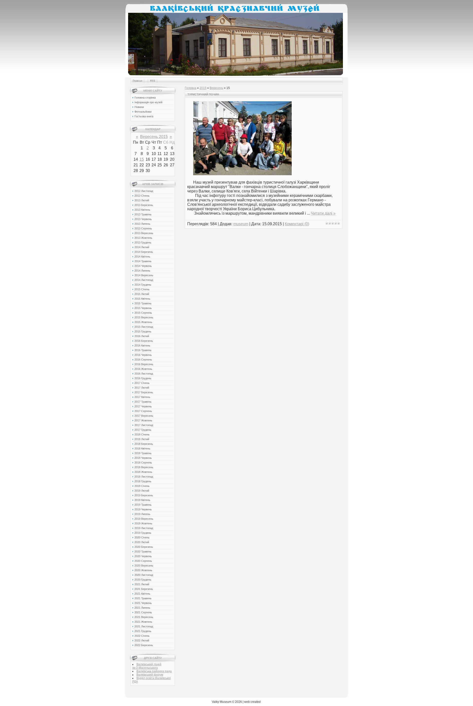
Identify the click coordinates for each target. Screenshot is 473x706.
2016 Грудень (143, 378)
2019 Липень (142, 514)
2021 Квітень (142, 593)
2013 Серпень (143, 228)
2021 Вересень (144, 617)
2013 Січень (142, 195)
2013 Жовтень (143, 237)
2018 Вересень (144, 467)
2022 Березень (144, 645)
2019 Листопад (144, 528)
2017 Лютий (142, 387)
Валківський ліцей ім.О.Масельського (146, 666)
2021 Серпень (143, 612)
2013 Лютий (142, 200)
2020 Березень (144, 546)
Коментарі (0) (297, 224)
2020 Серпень (143, 560)
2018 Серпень (143, 462)
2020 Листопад (144, 574)
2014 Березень (144, 251)
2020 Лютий (142, 542)
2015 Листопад (144, 326)
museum (240, 224)
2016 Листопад (144, 373)
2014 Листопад (144, 279)
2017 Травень (143, 401)
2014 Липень (142, 270)
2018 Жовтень (143, 471)
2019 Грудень (143, 532)
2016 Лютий (142, 336)
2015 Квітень (142, 298)
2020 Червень (143, 556)
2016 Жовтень (143, 368)
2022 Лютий (142, 640)
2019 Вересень (144, 518)
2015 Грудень (143, 331)
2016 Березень (144, 340)
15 (141, 159)
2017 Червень (143, 406)
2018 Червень (143, 457)
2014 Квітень (142, 256)
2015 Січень (142, 289)
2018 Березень (144, 443)
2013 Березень (144, 205)
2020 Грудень (143, 579)
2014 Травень (143, 261)
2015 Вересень (144, 317)
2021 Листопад (144, 626)
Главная (137, 80)
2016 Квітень (142, 345)
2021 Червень (143, 603)
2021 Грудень (143, 631)
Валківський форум (149, 674)
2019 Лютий (142, 490)
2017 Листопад (144, 425)
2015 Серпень (143, 312)
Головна (190, 88)
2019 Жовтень (143, 523)
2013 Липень (142, 223)
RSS (152, 80)
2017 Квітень (142, 397)
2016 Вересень (144, 364)
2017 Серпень (143, 411)
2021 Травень (143, 598)
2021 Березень (144, 588)
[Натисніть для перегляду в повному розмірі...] (242, 174)
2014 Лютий (142, 247)
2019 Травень (143, 504)
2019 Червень (143, 509)
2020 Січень (142, 537)
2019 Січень (142, 485)
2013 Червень (143, 219)
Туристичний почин (203, 94)
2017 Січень (142, 382)
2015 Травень (143, 303)
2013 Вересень (144, 233)
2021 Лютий (142, 584)
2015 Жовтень (143, 322)
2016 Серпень (143, 359)
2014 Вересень (144, 275)
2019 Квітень (142, 500)
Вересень (216, 88)
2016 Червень (143, 354)
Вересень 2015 (154, 137)
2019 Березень (144, 495)
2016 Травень (143, 350)
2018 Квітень (142, 448)
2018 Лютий (142, 439)
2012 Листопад (144, 190)
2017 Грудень (143, 429)
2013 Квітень (142, 209)
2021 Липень (142, 607)
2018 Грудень (143, 481)
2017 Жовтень (143, 420)
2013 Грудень (143, 242)
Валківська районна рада (154, 671)
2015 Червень (143, 308)
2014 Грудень (143, 284)
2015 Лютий (142, 294)
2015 (203, 88)
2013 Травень (143, 214)
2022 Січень (142, 635)
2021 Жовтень (143, 621)
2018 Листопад (144, 476)
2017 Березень (144, 392)
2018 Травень (143, 453)
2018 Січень (142, 434)
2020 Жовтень (143, 570)
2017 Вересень (144, 415)
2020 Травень (143, 551)
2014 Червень (143, 265)
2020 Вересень (144, 565)
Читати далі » (323, 213)
